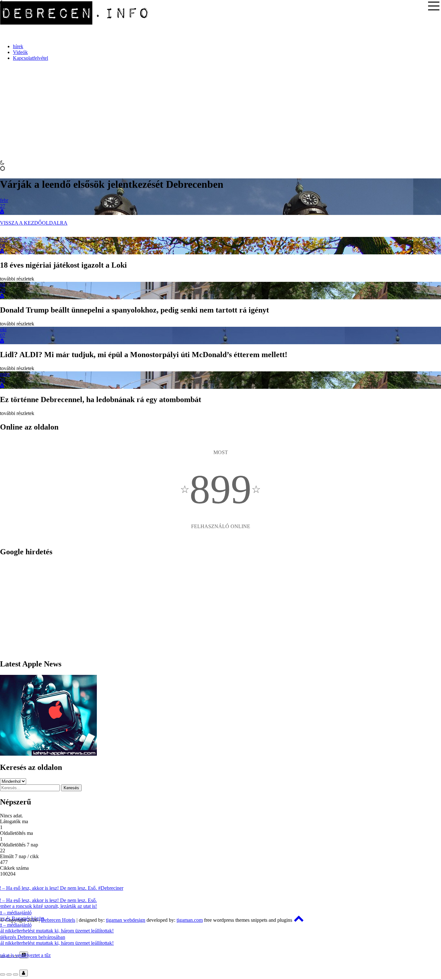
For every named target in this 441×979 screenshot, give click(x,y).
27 (2, 206)
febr (4, 200)
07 (2, 335)
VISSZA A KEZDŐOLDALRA (33, 223)
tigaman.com (190, 920)
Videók (20, 52)
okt (3, 329)
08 (2, 245)
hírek (18, 46)
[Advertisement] (220, 111)
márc (5, 374)
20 (2, 290)
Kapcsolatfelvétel (30, 58)
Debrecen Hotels (58, 920)
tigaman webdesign (125, 920)
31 (2, 380)
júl (2, 284)
